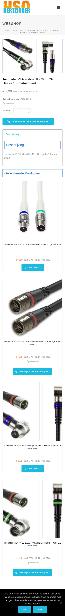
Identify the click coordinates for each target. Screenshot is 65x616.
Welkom (17, 31)
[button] (32, 371)
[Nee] (60, 602)
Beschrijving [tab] (12, 134)
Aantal (6, 110)
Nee (40, 609)
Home (8, 31)
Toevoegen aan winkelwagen (30, 121)
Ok (24, 609)
